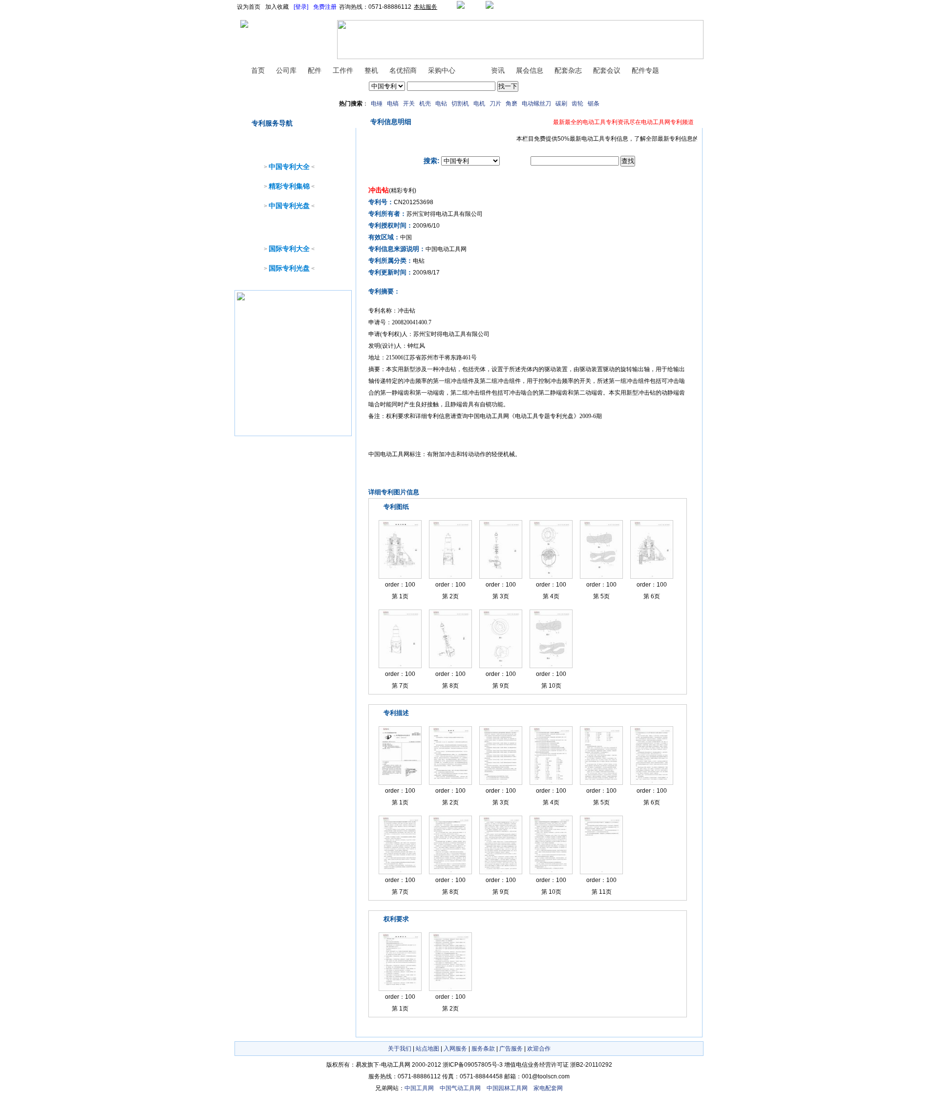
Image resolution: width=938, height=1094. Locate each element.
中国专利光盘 (289, 206)
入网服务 (455, 1048)
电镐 (393, 103)
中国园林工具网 (507, 1088)
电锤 (377, 103)
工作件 (343, 70)
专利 (473, 70)
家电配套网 (548, 1088)
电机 (479, 103)
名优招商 (403, 70)
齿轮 (577, 103)
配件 (314, 70)
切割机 (460, 103)
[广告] (241, 300)
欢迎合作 (539, 1048)
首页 (258, 70)
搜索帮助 (557, 86)
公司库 (286, 70)
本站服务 (425, 6)
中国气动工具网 (460, 1088)
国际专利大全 (289, 248)
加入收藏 (277, 6)
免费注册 (325, 6)
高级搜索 (532, 86)
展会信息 (529, 70)
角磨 (511, 103)
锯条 (593, 103)
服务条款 (483, 1048)
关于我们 (399, 1048)
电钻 (441, 103)
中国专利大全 (289, 166)
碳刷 (561, 103)
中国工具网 (419, 1088)
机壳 (425, 103)
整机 (371, 70)
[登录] (301, 6)
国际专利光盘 (289, 268)
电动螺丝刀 (536, 103)
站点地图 (427, 1048)
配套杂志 (568, 70)
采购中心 (441, 70)
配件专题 (645, 70)
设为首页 (248, 6)
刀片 (495, 103)
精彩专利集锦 (289, 186)
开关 (409, 103)
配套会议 (606, 70)
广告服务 (511, 1048)
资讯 (498, 70)
